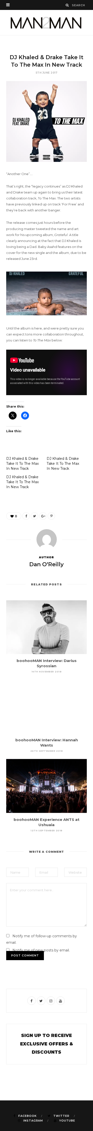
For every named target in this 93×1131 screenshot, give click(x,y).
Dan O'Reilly (46, 564)
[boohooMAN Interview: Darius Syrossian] (46, 627)
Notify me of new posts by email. (41, 950)
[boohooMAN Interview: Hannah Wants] (46, 707)
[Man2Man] (46, 22)
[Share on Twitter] (34, 516)
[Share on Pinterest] (51, 516)
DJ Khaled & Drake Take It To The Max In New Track (22, 463)
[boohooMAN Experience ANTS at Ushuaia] (46, 786)
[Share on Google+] (43, 516)
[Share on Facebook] (26, 516)
